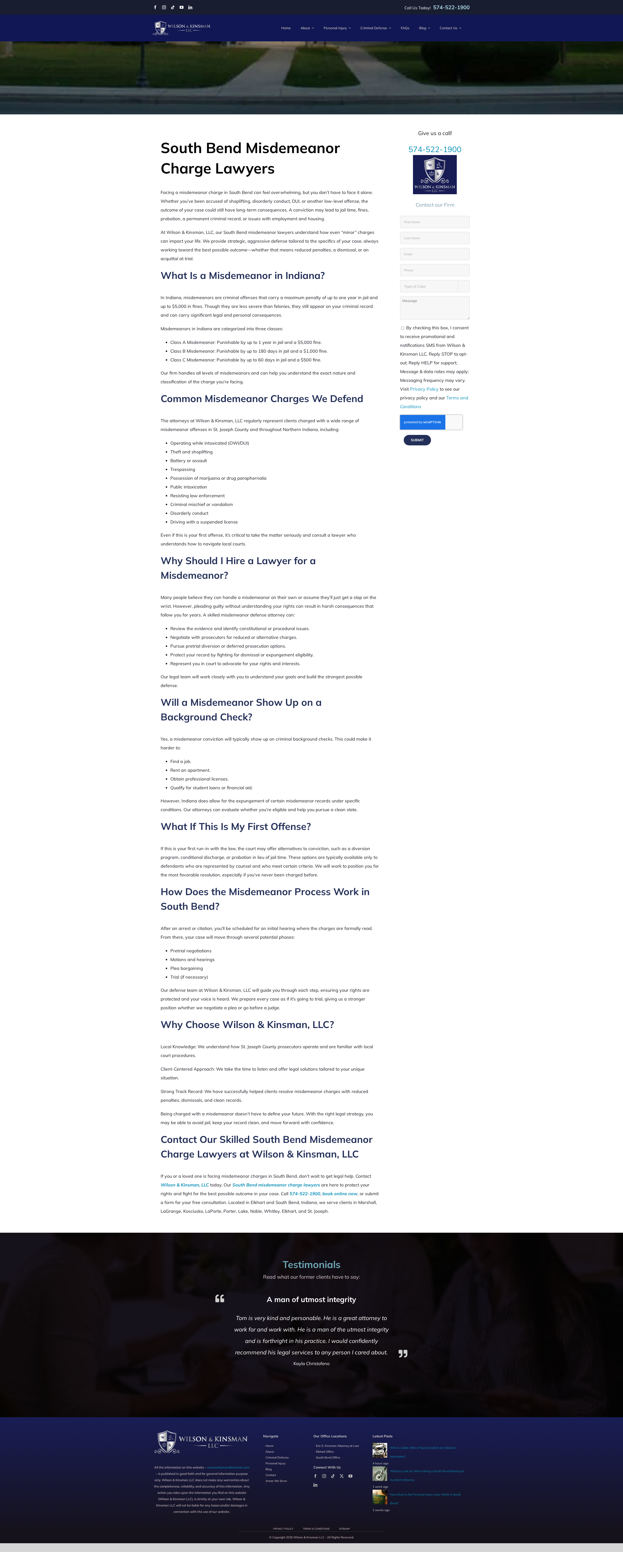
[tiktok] (173, 7)
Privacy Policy (424, 389)
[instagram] (164, 7)
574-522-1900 (434, 149)
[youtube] (181, 7)
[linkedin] (190, 7)
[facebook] (155, 7)
